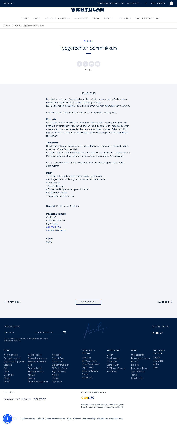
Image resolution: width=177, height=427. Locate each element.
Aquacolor (56, 355)
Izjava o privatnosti (74, 419)
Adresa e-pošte (45, 332)
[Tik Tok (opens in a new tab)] (161, 333)
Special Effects (138, 372)
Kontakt (156, 358)
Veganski (8, 365)
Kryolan (7, 26)
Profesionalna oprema (38, 382)
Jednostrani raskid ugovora (55, 419)
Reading (32, 378)
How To (108, 18)
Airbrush (32, 375)
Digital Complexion (60, 365)
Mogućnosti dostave (27, 419)
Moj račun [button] (158, 3)
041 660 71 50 (53, 227)
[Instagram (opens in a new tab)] (153, 333)
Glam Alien (112, 362)
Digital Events (88, 368)
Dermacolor (57, 362)
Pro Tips (135, 365)
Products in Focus (139, 368)
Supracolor (57, 382)
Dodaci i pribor (34, 355)
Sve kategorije (137, 355)
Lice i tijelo (9, 375)
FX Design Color (59, 368)
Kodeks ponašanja (89, 419)
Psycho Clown (113, 358)
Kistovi (7, 382)
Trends (134, 375)
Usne (6, 372)
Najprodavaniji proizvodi (14, 362)
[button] (171, 3)
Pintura (55, 378)
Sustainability (137, 378)
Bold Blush (112, 372)
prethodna (14, 302)
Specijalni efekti (35, 368)
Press (155, 368)
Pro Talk (135, 362)
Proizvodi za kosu (36, 372)
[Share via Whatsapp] (97, 64)
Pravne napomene (115, 419)
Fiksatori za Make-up (37, 358)
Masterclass (87, 378)
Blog (96, 18)
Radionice (16, 26)
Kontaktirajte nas (148, 18)
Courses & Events (57, 18)
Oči (5, 368)
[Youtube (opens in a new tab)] (157, 333)
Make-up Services (90, 371)
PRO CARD (124, 18)
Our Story (81, 18)
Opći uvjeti (40, 419)
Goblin (110, 355)
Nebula (55, 375)
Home (25, 18)
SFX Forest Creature (116, 368)
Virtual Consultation (91, 364)
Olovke (7, 378)
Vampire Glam (113, 365)
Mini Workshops (89, 361)
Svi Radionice (88, 302)
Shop (37, 18)
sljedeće (163, 302)
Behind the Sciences (140, 358)
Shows (85, 374)
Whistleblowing (102, 419)
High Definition (59, 372)
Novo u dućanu (11, 355)
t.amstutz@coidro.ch (56, 231)
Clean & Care (58, 358)
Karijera (156, 364)
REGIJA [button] (7, 3)
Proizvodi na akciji (12, 358)
